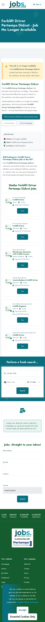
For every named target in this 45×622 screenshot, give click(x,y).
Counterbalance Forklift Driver (25, 280)
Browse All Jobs (9, 123)
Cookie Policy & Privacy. (27, 602)
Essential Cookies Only (22, 616)
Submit (22, 499)
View (22, 211)
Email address (7, 451)
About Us (27, 564)
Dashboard (5, 578)
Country (5, 485)
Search (22, 390)
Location (5, 474)
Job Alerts (4, 573)
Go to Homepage (26, 123)
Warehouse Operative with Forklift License (22, 253)
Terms (26, 573)
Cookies (27, 582)
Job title (5, 462)
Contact (26, 569)
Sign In (38, 4)
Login (3, 582)
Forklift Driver (18, 200)
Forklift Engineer (19, 306)
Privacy (26, 578)
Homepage (5, 564)
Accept (22, 610)
